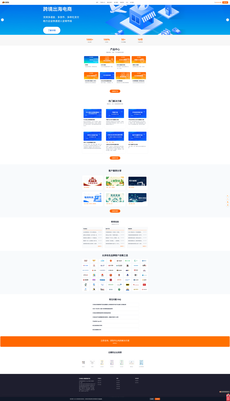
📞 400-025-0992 (218, 2)
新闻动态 (118, 384)
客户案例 (99, 384)
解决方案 (99, 382)
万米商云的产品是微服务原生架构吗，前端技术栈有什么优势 (105, 317)
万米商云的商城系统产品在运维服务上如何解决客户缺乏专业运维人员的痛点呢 (109, 304)
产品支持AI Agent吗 (97, 321)
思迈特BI (136, 382)
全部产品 (99, 380)
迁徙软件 (136, 380)
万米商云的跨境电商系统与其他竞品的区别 (102, 313)
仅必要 (152, 399)
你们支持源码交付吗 (97, 329)
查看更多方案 (115, 158)
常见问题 (118, 386)
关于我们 (118, 380)
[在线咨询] (227, 205)
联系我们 (118, 382)
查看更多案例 (115, 211)
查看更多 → (100, 246)
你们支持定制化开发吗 (97, 325)
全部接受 (157, 399)
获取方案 (225, 2)
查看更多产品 (115, 91)
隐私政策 (118, 388)
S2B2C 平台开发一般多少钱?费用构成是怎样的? (103, 308)
